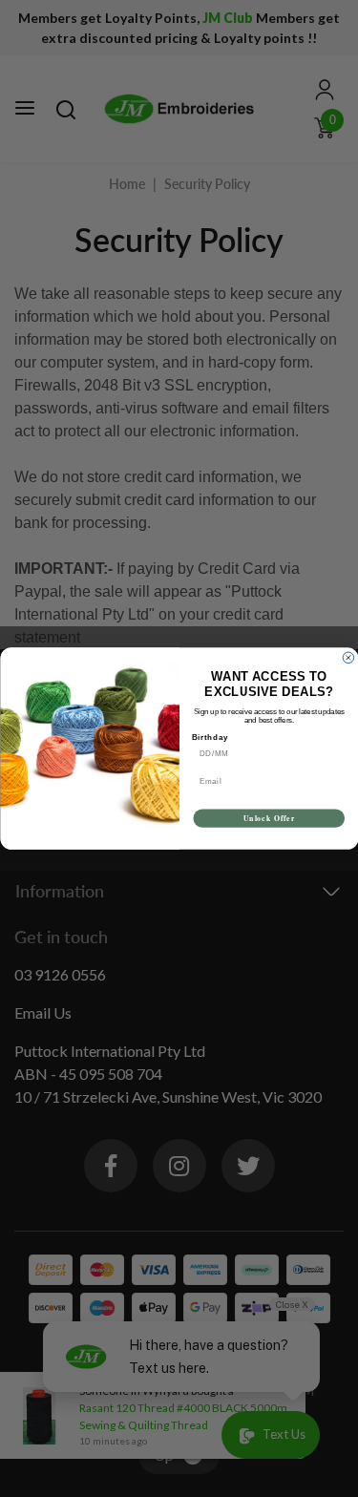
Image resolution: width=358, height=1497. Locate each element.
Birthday (209, 737)
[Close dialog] (348, 658)
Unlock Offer (268, 817)
